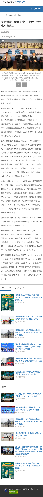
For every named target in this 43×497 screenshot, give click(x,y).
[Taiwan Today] (13, 3)
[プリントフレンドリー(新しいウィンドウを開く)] (12, 37)
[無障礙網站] (13, 492)
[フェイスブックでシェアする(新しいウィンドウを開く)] (2, 37)
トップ (4, 15)
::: (2, 1)
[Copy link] (15, 37)
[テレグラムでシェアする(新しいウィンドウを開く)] (9, 37)
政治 (20, 15)
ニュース (12, 15)
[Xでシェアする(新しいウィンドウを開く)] (4, 37)
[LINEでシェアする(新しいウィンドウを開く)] (7, 37)
